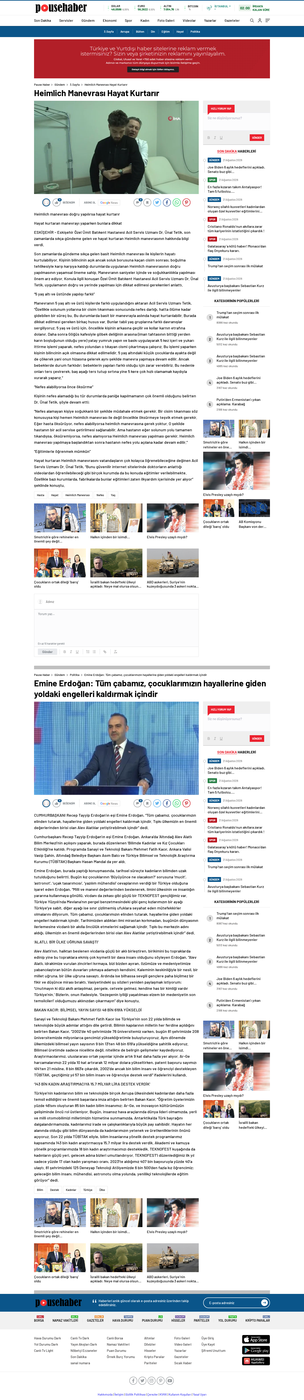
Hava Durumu (122, 1318)
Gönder (47, 652)
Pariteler (201, 1318)
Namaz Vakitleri (65, 1318)
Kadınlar (71, 1190)
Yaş (113, 495)
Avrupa (124, 31)
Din (153, 31)
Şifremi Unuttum (213, 1350)
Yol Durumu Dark (46, 1344)
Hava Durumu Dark (47, 1338)
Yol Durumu (227, 1318)
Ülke (102, 1190)
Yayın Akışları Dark (84, 1344)
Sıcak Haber (183, 1363)
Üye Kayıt (208, 1344)
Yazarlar (210, 20)
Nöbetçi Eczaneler (84, 1350)
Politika (195, 31)
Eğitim (166, 31)
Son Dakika (42, 20)
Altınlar (149, 1338)
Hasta (40, 495)
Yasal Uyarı (200, 1394)
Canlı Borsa (115, 1338)
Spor (128, 20)
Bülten (140, 31)
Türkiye (87, 1190)
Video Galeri (182, 1344)
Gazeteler (232, 20)
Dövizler (150, 1344)
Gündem (88, 20)
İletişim (119, 1394)
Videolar (189, 20)
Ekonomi (110, 20)
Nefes (100, 495)
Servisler (66, 20)
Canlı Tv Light (43, 1350)
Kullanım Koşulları (180, 1394)
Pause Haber (42, 84)
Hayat (180, 31)
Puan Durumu (152, 1318)
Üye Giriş (207, 1338)
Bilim (40, 1190)
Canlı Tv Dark (80, 1338)
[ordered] (88, 651)
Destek (54, 1190)
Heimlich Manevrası (77, 495)
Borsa (39, 1318)
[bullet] (94, 651)
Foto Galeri (166, 20)
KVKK (163, 1394)
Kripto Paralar (257, 1318)
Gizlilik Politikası (135, 1394)
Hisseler (178, 1318)
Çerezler (152, 1394)
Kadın (144, 20)
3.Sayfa (109, 31)
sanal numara (80, 1363)
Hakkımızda (105, 1394)
